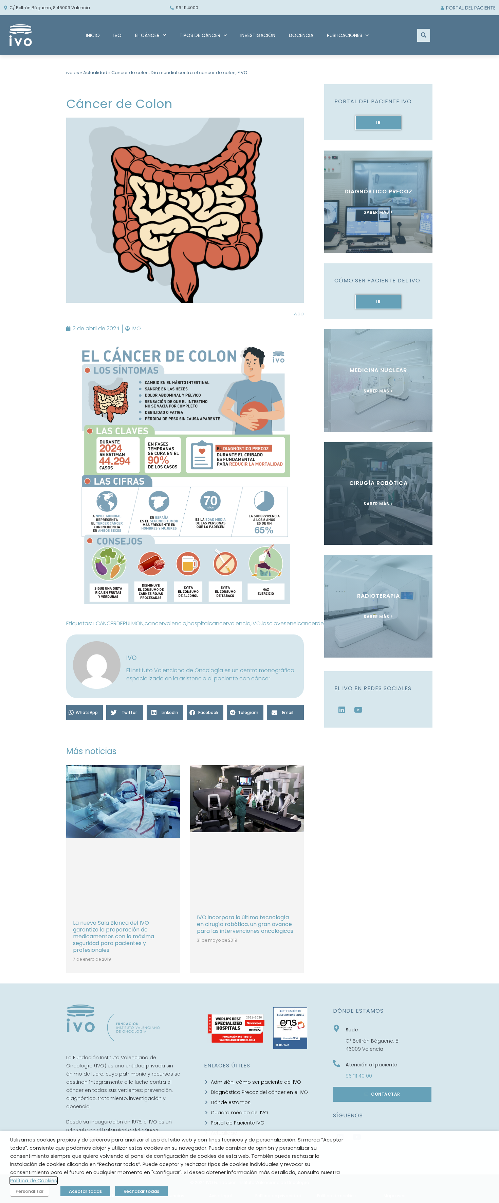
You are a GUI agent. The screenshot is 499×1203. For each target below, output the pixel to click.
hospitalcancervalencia (219, 623)
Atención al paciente (371, 1064)
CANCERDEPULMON (120, 623)
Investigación (257, 35)
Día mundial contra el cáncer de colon (193, 72)
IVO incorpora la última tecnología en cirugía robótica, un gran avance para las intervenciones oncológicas (245, 924)
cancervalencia (165, 623)
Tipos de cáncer (200, 35)
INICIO (93, 35)
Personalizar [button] (29, 1191)
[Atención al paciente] (336, 1063)
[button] (84, 712)
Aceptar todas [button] (85, 1191)
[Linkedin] (341, 709)
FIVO (242, 72)
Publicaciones (344, 35)
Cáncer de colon (130, 72)
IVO (117, 35)
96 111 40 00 (359, 1076)
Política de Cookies (33, 1180)
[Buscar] (423, 35)
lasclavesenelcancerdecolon (300, 623)
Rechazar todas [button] (141, 1191)
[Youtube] (358, 709)
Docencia (301, 35)
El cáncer (147, 35)
